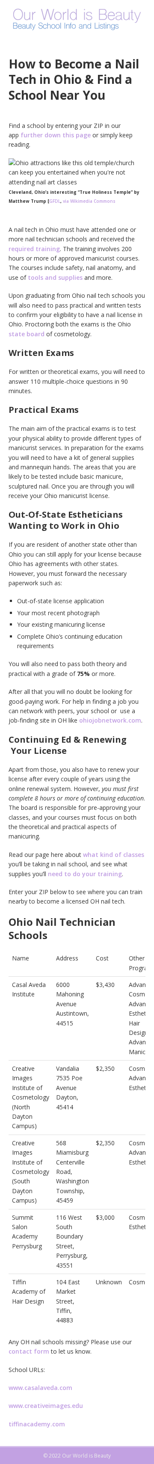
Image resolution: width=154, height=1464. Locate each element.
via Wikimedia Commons (89, 201)
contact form (29, 1351)
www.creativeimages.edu (46, 1406)
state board (26, 334)
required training (34, 249)
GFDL (54, 201)
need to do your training (85, 874)
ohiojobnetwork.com (110, 720)
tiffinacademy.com (37, 1424)
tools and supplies (55, 277)
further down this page (56, 135)
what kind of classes (113, 855)
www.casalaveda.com (40, 1388)
